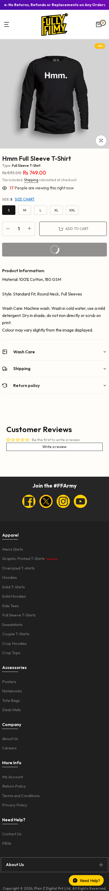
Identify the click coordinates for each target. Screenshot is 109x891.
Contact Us (11, 833)
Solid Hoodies (14, 596)
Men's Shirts (12, 549)
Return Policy (14, 786)
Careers (9, 747)
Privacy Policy (14, 804)
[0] (98, 24)
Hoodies (9, 577)
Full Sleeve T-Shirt (26, 165)
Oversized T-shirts (18, 568)
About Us (10, 738)
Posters (9, 681)
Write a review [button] (54, 446)
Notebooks (12, 690)
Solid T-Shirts (13, 586)
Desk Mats (11, 709)
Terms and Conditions (21, 795)
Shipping (31, 179)
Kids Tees (10, 605)
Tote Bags (11, 700)
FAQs (6, 843)
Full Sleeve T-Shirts (19, 615)
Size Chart (25, 199)
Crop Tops (11, 652)
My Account (12, 776)
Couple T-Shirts (15, 633)
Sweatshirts (12, 624)
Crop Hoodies (14, 643)
